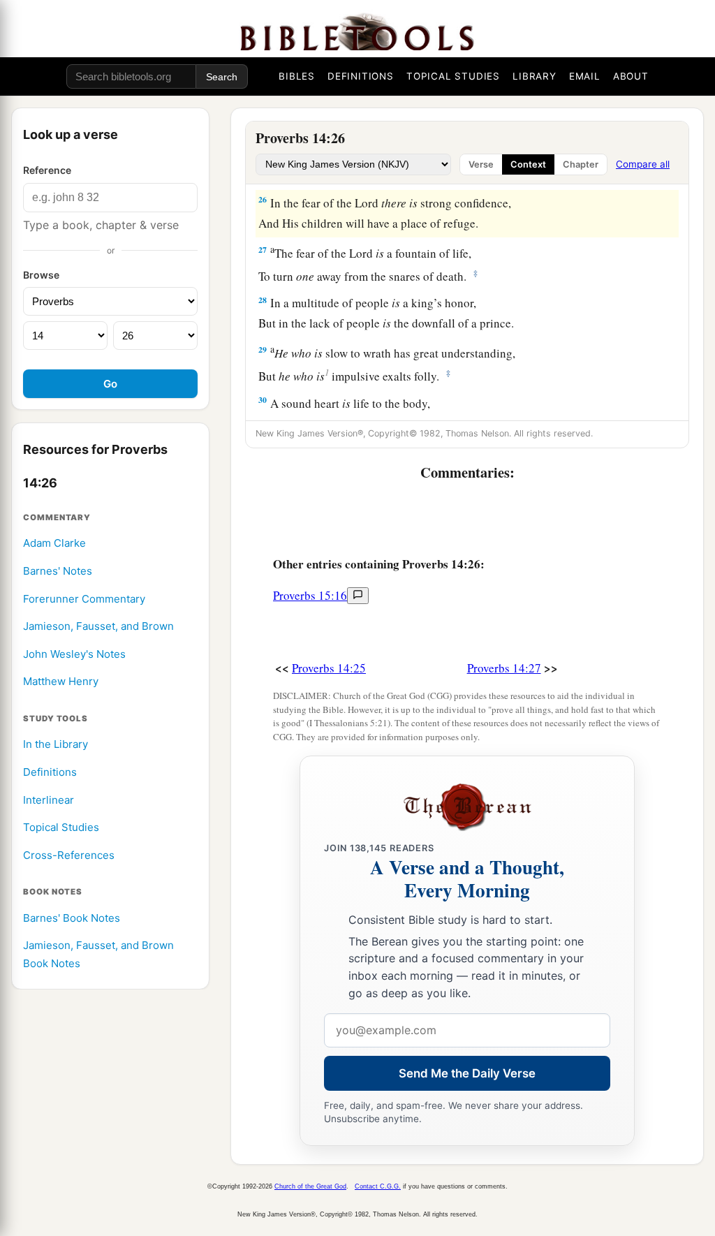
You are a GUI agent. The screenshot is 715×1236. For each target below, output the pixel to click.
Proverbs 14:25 (329, 668)
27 (262, 250)
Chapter (580, 164)
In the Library (55, 744)
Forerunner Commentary (84, 598)
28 (262, 300)
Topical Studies (61, 827)
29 (262, 349)
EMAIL (584, 76)
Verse (481, 164)
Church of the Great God (310, 1186)
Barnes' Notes (57, 570)
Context (528, 164)
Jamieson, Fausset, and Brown (98, 626)
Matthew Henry (60, 681)
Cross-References (69, 855)
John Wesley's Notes (74, 654)
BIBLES (297, 76)
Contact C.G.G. (378, 1186)
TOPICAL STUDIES (453, 76)
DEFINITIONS (360, 76)
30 (262, 400)
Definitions (50, 772)
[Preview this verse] (358, 595)
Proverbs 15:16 (310, 595)
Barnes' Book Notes (71, 918)
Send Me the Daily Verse (467, 1073)
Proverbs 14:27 (504, 668)
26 (262, 199)
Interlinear (48, 800)
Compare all (643, 164)
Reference (47, 170)
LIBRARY (534, 76)
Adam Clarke (54, 543)
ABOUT (631, 76)
